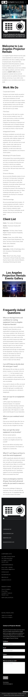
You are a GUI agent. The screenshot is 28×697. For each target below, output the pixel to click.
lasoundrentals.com (8, 533)
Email (4, 647)
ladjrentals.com (7, 537)
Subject (5, 654)
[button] (4, 290)
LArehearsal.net (7, 529)
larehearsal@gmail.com (9, 569)
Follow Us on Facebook (7, 615)
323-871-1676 (11, 72)
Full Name (6, 641)
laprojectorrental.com (8, 542)
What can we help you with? (10, 660)
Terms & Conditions (6, 589)
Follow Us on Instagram (7, 617)
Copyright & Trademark (6, 593)
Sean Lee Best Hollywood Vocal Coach (16, 695)
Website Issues (5, 594)
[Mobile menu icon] (26, 2)
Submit (5, 677)
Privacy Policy (4, 591)
